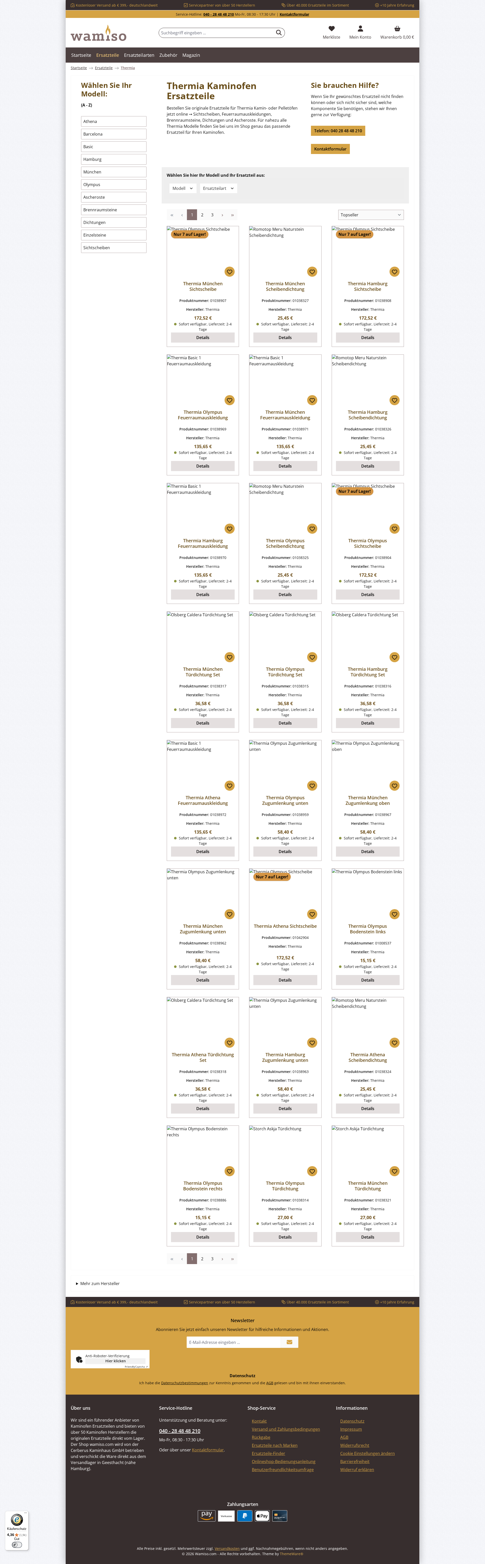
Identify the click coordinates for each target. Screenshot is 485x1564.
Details (202, 337)
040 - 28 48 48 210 (218, 14)
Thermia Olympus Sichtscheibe (367, 543)
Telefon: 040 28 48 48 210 (338, 131)
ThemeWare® (291, 1553)
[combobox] (216, 33)
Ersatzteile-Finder (268, 1453)
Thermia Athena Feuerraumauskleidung (203, 800)
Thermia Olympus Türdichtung (285, 1185)
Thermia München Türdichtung (367, 1185)
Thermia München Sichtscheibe (203, 286)
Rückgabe (261, 1437)
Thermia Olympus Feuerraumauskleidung (203, 414)
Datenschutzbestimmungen (184, 1382)
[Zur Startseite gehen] (98, 33)
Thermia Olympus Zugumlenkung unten (285, 800)
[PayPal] (244, 1516)
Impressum (351, 1429)
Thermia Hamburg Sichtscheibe (367, 286)
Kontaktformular (294, 14)
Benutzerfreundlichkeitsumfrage (283, 1469)
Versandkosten (227, 1548)
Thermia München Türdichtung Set (203, 671)
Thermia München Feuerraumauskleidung (285, 414)
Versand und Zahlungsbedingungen (286, 1429)
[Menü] (25, 1514)
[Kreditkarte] (279, 1516)
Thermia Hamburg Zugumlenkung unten (285, 1057)
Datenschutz (352, 1421)
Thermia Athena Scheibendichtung (368, 1057)
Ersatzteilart (215, 188)
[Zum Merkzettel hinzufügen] (230, 272)
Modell (179, 188)
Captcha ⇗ (136, 1366)
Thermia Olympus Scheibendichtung (285, 543)
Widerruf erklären (357, 1469)
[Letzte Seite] (232, 214)
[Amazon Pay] (207, 1516)
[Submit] (289, 1342)
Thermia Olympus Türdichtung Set (285, 671)
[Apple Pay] (262, 1516)
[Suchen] (279, 33)
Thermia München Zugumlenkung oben (368, 800)
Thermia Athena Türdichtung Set (203, 1057)
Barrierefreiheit (355, 1461)
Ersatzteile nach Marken (275, 1445)
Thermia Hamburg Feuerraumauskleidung (203, 543)
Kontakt (259, 1421)
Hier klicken (115, 1360)
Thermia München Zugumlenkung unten (203, 928)
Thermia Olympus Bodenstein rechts (203, 1185)
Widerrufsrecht (354, 1445)
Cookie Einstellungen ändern (367, 1453)
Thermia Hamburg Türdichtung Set (367, 671)
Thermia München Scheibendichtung (285, 286)
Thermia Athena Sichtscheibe (285, 926)
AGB (269, 1382)
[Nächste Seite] (222, 214)
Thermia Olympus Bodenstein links (367, 928)
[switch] (17, 1545)
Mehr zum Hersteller (100, 1283)
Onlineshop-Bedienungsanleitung (284, 1461)
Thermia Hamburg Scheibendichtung (367, 414)
